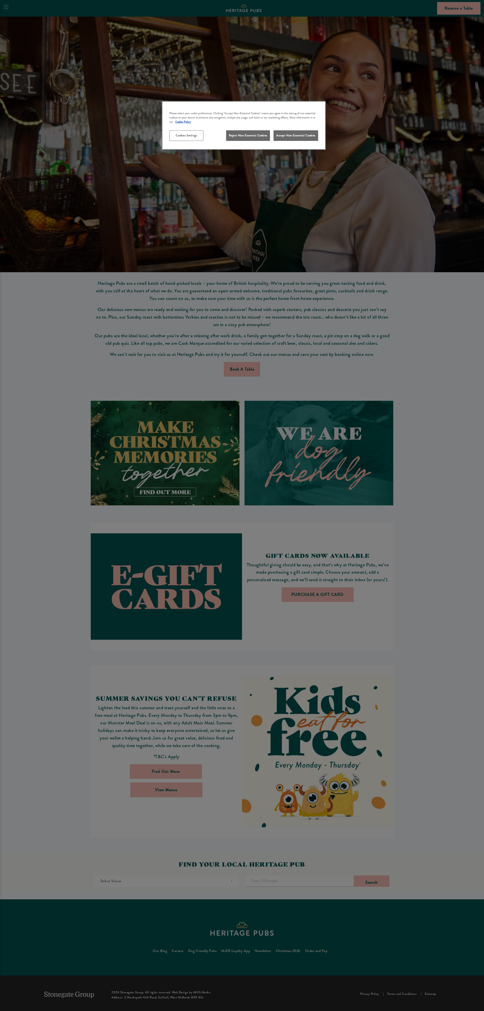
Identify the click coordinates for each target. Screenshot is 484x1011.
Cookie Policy (183, 122)
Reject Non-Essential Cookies (248, 135)
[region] (244, 125)
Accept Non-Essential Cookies (295, 135)
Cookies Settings (186, 135)
